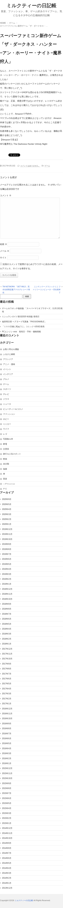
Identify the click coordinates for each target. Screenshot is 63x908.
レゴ (5, 434)
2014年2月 (6, 878)
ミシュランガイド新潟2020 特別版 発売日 (20, 316)
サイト (3, 257)
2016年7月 (6, 733)
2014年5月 (6, 863)
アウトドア (8, 359)
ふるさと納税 (9, 354)
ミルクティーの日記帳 (31, 5)
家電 (5, 444)
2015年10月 (7, 778)
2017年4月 (6, 688)
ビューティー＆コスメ (13, 409)
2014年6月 (6, 858)
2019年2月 (6, 579)
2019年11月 (7, 534)
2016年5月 (6, 743)
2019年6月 (6, 559)
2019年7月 (6, 554)
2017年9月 (6, 664)
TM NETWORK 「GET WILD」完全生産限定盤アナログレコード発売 (16, 290)
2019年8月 (6, 549)
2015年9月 (6, 783)
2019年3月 (6, 574)
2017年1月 (6, 703)
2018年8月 (6, 609)
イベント (7, 369)
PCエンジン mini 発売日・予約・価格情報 (21, 331)
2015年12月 (7, 768)
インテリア (8, 374)
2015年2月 (6, 818)
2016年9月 (6, 723)
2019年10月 (7, 539)
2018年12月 (7, 589)
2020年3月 (6, 514)
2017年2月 (6, 698)
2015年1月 (6, 823)
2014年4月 (6, 868)
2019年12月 (7, 529)
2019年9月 (6, 544)
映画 (5, 459)
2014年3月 (6, 873)
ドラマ (6, 399)
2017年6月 (6, 679)
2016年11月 (7, 713)
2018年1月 (6, 644)
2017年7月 (6, 674)
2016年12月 (7, 708)
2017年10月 (7, 659)
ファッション (9, 414)
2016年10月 (7, 718)
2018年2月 (6, 639)
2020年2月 (6, 519)
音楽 (5, 479)
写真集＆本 (8, 439)
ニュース (7, 404)
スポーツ (7, 389)
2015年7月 (6, 793)
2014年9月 (6, 843)
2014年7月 (6, 853)
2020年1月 (6, 524)
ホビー (6, 419)
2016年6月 (6, 738)
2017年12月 (7, 649)
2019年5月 (6, 564)
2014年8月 (6, 848)
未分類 (6, 464)
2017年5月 (6, 683)
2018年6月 (6, 619)
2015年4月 (6, 808)
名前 (3, 244)
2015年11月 (7, 773)
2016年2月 (6, 758)
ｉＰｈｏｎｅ (9, 484)
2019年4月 (6, 569)
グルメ (6, 379)
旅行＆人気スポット (12, 454)
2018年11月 (7, 594)
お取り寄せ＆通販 (11, 349)
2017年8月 (6, 669)
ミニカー (7, 424)
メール (4, 251)
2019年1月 (6, 584)
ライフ (6, 429)
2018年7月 (6, 614)
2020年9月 (6, 499)
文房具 (6, 449)
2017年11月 (7, 654)
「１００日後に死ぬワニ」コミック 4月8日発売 (23, 326)
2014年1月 (6, 883)
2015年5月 (6, 803)
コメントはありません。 (30, 166)
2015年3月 (6, 813)
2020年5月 (6, 504)
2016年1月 (6, 763)
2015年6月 (6, 798)
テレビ (6, 394)
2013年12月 (7, 888)
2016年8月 (6, 728)
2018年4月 (6, 629)
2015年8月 (6, 788)
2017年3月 (6, 693)
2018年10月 (7, 599)
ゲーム (47, 166)
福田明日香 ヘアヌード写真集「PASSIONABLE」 (24, 321)
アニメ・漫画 (9, 364)
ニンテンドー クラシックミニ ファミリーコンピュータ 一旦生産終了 (47, 290)
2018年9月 (6, 604)
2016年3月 (6, 753)
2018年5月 (6, 624)
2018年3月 (6, 634)
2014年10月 (7, 838)
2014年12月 (7, 828)
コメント (5, 195)
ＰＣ (5, 489)
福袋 (5, 469)
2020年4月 (6, 509)
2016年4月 (6, 748)
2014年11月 (7, 833)
